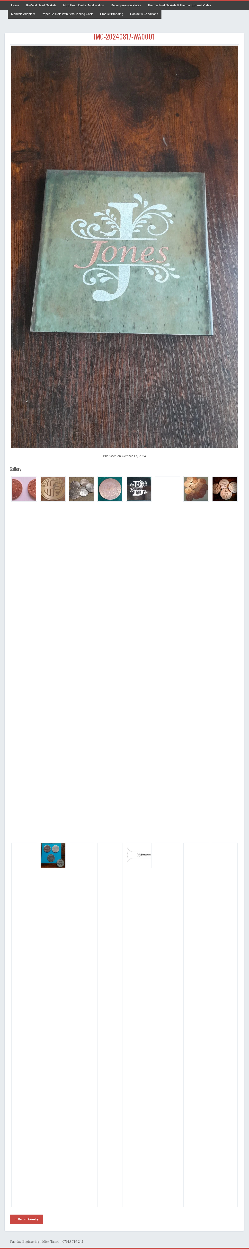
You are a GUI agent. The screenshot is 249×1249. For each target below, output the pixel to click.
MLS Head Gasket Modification (83, 5)
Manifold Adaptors (23, 14)
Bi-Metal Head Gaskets (41, 5)
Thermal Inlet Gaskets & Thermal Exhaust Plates (179, 5)
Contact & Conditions (144, 14)
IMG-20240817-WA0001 (124, 36)
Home (15, 5)
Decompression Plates (126, 5)
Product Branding (111, 14)
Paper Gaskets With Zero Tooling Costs (67, 14)
